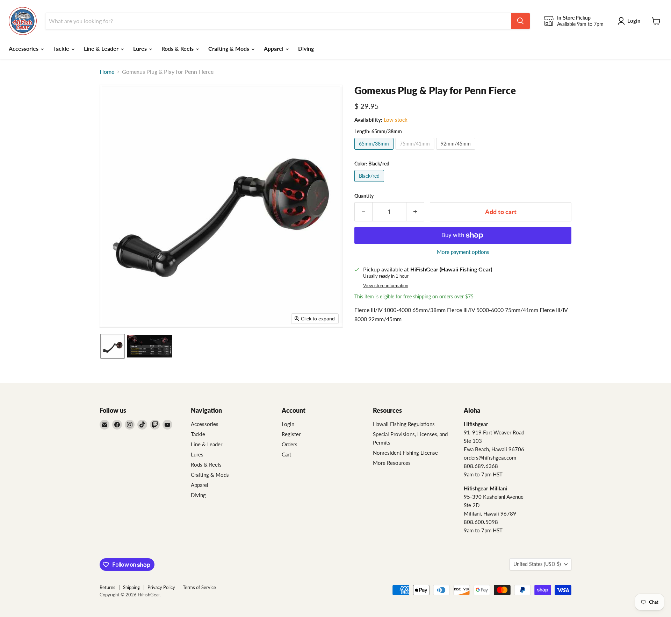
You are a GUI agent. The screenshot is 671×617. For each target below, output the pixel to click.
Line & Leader (102, 48)
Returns (107, 587)
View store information (385, 285)
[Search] (520, 21)
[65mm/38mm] (374, 151)
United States (537, 564)
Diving (306, 48)
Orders (289, 444)
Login (288, 424)
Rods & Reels (178, 48)
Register (291, 434)
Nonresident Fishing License (405, 452)
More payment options (463, 252)
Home (107, 72)
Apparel (274, 48)
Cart (286, 454)
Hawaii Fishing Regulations (404, 424)
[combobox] (278, 21)
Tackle (62, 48)
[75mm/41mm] (415, 151)
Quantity (364, 196)
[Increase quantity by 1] (415, 211)
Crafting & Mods (229, 48)
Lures (140, 48)
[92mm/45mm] (456, 151)
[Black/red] (370, 183)
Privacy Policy (161, 587)
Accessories (24, 48)
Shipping (131, 587)
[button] (112, 346)
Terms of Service (199, 587)
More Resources (392, 463)
